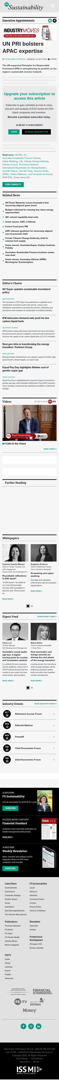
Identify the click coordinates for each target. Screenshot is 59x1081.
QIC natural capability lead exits (21, 217)
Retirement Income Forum (28, 714)
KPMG (5, 174)
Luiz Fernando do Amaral (40, 174)
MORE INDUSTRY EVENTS (44, 704)
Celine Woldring (10, 161)
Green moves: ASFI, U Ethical (20, 222)
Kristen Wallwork (18, 174)
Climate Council (9, 164)
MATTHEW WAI (8, 299)
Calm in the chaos (15, 443)
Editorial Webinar (24, 725)
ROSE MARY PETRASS (15, 59)
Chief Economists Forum (28, 748)
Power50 (19, 737)
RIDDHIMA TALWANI (10, 328)
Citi (20, 161)
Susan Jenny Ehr (22, 177)
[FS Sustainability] (24, 6)
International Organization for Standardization (24, 167)
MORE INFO (7, 837)
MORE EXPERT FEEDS (46, 616)
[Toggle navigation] (52, 5)
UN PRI (18, 155)
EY (25, 155)
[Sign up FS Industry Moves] (29, 32)
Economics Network (28, 164)
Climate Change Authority (36, 161)
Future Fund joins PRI (16, 226)
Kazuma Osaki (41, 171)
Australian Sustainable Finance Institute (21, 158)
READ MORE (7, 599)
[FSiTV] (52, 401)
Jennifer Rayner (10, 171)
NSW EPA (7, 177)
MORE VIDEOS (49, 449)
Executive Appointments (18, 20)
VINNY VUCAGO (8, 377)
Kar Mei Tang (26, 171)
